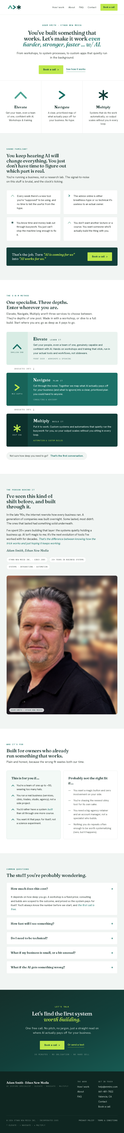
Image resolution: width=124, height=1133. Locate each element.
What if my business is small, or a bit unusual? (62, 952)
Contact (92, 7)
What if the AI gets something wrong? (62, 967)
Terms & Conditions (108, 1120)
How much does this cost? (62, 888)
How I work (58, 7)
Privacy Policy (86, 1120)
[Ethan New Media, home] (14, 7)
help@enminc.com (108, 1086)
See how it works (75, 69)
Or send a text (76, 1044)
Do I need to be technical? (62, 938)
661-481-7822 (105, 1091)
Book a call (109, 7)
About (71, 7)
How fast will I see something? (62, 923)
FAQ (81, 7)
